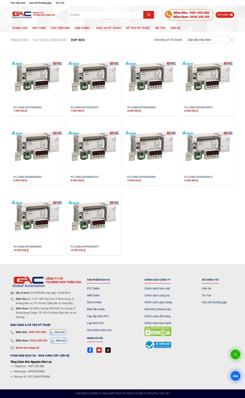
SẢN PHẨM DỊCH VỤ (98, 279)
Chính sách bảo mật (157, 288)
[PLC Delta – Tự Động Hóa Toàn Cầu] (32, 15)
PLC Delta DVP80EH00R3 (27, 246)
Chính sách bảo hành (157, 323)
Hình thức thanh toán (157, 309)
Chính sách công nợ (156, 295)
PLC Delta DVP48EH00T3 (84, 177)
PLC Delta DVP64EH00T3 (198, 177)
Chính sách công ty (157, 279)
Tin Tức (60, 2)
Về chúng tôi (210, 279)
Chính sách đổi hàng (157, 316)
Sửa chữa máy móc (99, 330)
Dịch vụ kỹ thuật (108, 28)
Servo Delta (94, 302)
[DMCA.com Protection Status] (157, 331)
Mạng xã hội (95, 338)
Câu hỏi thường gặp (40, 2)
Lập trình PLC (95, 323)
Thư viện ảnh (17, 2)
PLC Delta (93, 288)
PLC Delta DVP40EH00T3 (198, 107)
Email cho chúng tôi (27, 347)
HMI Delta (93, 295)
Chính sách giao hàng (158, 302)
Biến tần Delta (96, 309)
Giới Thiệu (39, 28)
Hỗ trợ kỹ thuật (138, 28)
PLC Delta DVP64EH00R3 (141, 177)
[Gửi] (148, 15)
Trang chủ (20, 28)
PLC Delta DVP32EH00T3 (84, 107)
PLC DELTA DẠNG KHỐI (49, 40)
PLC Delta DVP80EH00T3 (84, 246)
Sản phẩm (82, 28)
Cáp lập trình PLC (98, 316)
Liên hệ (175, 28)
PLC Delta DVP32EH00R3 (27, 107)
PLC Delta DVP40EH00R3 (141, 107)
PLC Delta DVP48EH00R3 (27, 177)
